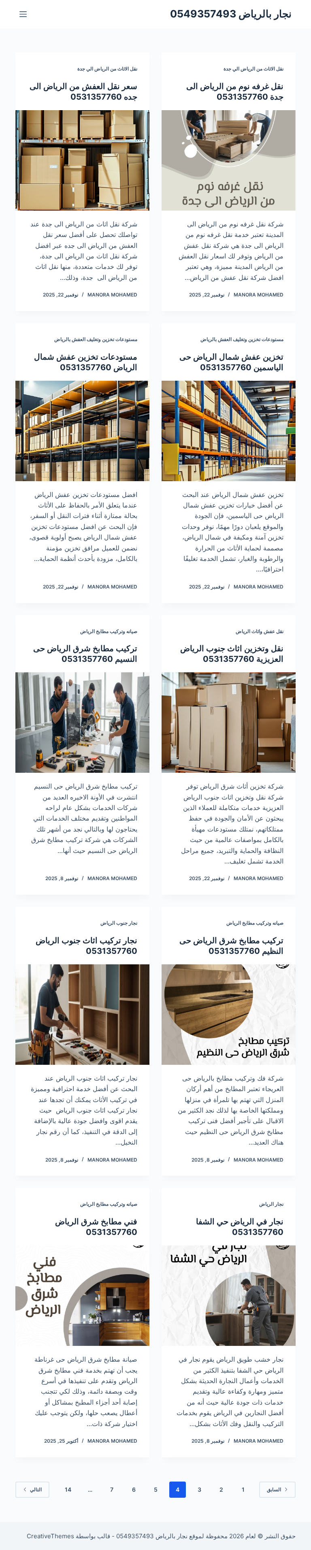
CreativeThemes (50, 1536)
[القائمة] (23, 14)
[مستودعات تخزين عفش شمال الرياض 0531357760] (82, 431)
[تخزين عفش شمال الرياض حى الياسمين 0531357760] (229, 431)
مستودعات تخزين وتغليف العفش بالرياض (241, 339)
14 (68, 1489)
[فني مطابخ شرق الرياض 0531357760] (82, 1295)
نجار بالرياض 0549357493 (231, 14)
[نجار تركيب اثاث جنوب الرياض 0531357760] (82, 1014)
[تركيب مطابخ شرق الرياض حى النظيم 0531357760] (229, 1014)
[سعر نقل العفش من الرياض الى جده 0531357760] (82, 160)
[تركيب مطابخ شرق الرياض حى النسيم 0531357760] (82, 722)
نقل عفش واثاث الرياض (259, 631)
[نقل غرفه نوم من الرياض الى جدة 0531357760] (229, 160)
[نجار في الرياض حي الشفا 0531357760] (229, 1295)
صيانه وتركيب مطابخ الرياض (108, 631)
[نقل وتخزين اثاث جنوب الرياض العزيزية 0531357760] (229, 722)
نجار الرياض (271, 1204)
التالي (36, 1489)
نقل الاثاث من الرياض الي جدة (253, 69)
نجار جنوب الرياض (118, 923)
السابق (274, 1489)
